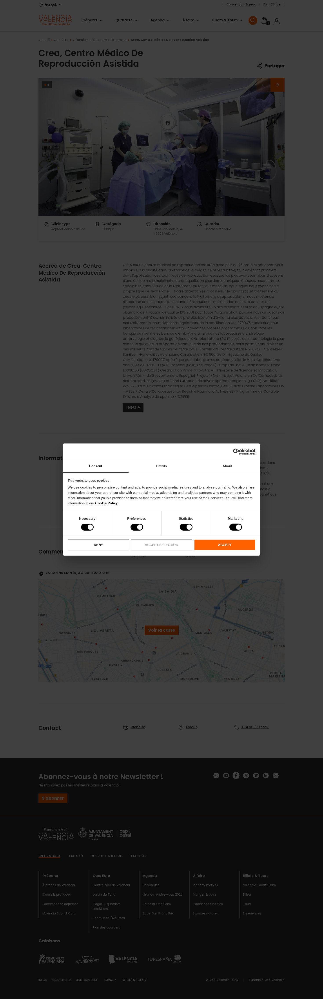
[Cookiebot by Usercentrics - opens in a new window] (236, 451)
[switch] (137, 527)
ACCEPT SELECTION (161, 545)
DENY (98, 545)
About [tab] (227, 466)
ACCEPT (225, 545)
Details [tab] (161, 466)
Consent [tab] (95, 466)
